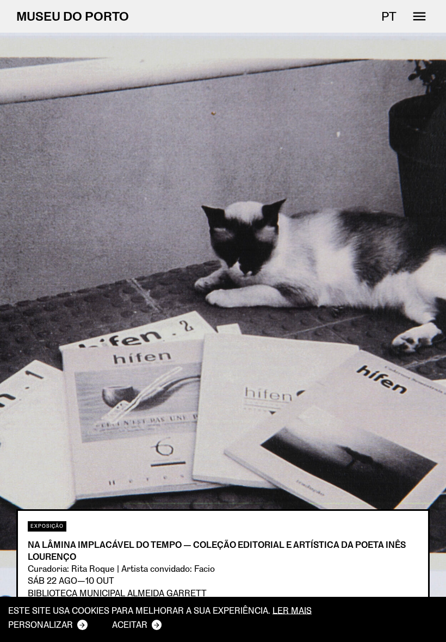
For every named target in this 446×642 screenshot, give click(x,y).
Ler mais (292, 610)
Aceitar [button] (129, 624)
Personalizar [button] (40, 624)
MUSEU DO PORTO (72, 16)
